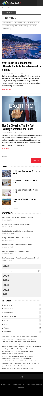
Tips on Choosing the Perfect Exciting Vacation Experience (18, 127)
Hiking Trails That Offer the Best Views (25, 200)
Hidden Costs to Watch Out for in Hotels (25, 181)
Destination (8, 312)
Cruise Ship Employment (16, 344)
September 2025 (21, 25)
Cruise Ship (8, 309)
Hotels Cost (13, 349)
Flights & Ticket (10, 316)
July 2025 (32, 25)
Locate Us (21, 377)
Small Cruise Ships (7, 361)
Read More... (7, 89)
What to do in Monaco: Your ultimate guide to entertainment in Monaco (21, 66)
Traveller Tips (35, 363)
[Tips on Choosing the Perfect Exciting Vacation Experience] (21, 109)
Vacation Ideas (25, 365)
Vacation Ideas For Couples (9, 368)
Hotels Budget (5, 349)
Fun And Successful (12, 346)
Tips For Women (26, 363)
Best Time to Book (20, 336)
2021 (6, 294)
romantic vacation (6, 358)
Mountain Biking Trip (17, 353)
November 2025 (33, 22)
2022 (6, 289)
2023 (6, 285)
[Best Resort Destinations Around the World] (6, 173)
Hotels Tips (20, 349)
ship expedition (27, 358)
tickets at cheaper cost (15, 363)
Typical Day (17, 365)
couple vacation (18, 341)
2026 (6, 266)
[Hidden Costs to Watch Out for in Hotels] (6, 182)
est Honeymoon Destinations (30, 344)
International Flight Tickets (25, 351)
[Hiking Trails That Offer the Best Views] (6, 201)
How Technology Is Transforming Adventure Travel (20, 258)
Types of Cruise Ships (7, 365)
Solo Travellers (24, 361)
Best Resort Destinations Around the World (26, 172)
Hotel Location (37, 346)
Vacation (7, 332)
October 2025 (8, 25)
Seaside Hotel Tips (17, 358)
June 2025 (6, 28)
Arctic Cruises (5, 336)
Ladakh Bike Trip (6, 353)
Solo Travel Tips (33, 361)
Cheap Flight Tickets (7, 341)
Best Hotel (12, 336)
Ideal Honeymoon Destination (9, 351)
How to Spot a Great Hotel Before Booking (25, 191)
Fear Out (4, 346)
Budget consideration (21, 339)
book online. (11, 339)
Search (4, 156)
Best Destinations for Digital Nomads (15, 251)
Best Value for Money (31, 336)
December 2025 (20, 22)
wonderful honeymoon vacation (25, 368)
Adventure (8, 305)
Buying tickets (31, 339)
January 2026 (7, 22)
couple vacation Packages (29, 341)
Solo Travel (16, 361)
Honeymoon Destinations (25, 346)
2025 (6, 275)
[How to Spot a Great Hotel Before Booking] (6, 192)
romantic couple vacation (26, 356)
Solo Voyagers (5, 363)
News (6, 324)
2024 (6, 280)
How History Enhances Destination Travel (17, 244)
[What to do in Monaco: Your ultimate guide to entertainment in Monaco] (21, 46)
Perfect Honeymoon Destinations (10, 356)
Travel (6, 328)
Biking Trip (4, 339)
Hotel (6, 320)
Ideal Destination (28, 349)
